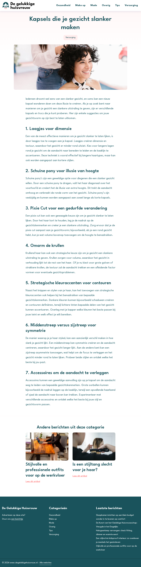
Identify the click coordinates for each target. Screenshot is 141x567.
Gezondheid (63, 5)
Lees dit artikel (33, 482)
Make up (80, 5)
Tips (117, 5)
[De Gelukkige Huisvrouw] (22, 5)
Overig (106, 5)
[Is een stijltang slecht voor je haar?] (94, 446)
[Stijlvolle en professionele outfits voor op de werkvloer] (47, 446)
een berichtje (17, 519)
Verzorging (131, 5)
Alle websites (45, 563)
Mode (93, 5)
